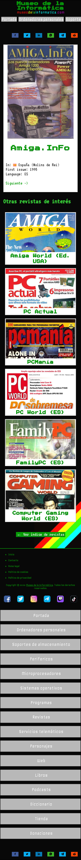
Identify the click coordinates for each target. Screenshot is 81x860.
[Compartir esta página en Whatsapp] (50, 35)
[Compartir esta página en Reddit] (74, 35)
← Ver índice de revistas (40, 534)
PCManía (40, 362)
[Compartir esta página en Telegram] (62, 35)
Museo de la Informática (39, 585)
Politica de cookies (18, 571)
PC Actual (40, 311)
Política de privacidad (19, 577)
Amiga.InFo (40, 148)
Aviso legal (14, 566)
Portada (9, 19)
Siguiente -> (17, 183)
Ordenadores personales (41, 19)
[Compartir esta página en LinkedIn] (39, 35)
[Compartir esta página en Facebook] (15, 35)
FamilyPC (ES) (40, 462)
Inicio (11, 554)
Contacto (13, 560)
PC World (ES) (40, 412)
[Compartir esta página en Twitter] (27, 35)
